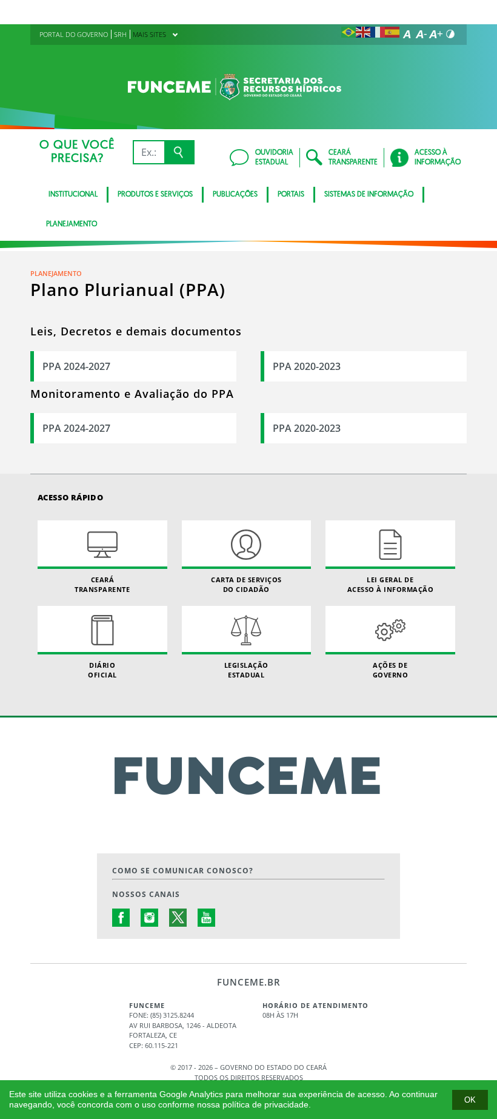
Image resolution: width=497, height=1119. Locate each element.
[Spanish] (392, 34)
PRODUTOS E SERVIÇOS (155, 194)
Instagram (150, 918)
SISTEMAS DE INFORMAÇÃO (368, 194)
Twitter (178, 918)
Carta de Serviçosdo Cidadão (246, 584)
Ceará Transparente (102, 584)
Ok (470, 1099)
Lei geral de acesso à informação (390, 584)
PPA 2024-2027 (76, 366)
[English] (363, 34)
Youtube (207, 918)
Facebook (121, 918)
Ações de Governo (391, 669)
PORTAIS (291, 194)
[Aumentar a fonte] (436, 34)
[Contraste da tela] (450, 34)
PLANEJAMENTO (71, 224)
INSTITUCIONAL (73, 194)
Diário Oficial (102, 669)
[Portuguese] (348, 34)
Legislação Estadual (246, 669)
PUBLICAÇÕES (235, 194)
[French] (377, 34)
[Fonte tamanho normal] (406, 34)
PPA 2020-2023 (307, 366)
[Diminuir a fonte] (421, 34)
